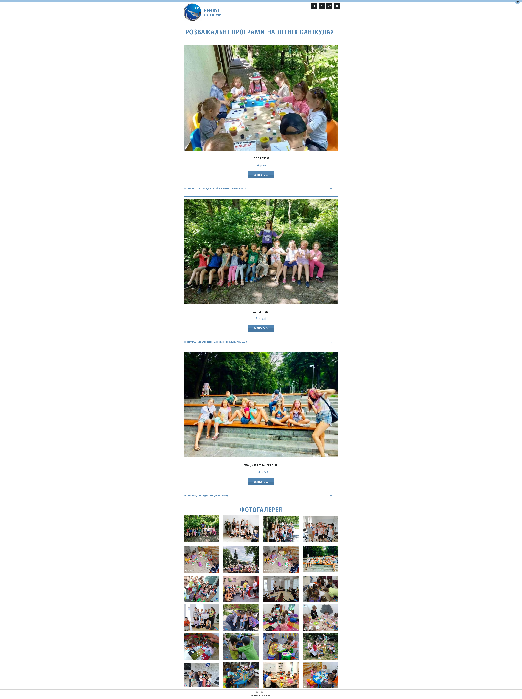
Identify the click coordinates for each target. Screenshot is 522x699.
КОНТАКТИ (326, 15)
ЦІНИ (295, 15)
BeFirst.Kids (283, 15)
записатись (261, 175)
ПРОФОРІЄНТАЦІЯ (266, 15)
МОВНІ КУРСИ (248, 15)
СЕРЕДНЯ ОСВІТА (230, 15)
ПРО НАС (304, 15)
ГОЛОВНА (199, 15)
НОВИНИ (315, 15)
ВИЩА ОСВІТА (213, 15)
